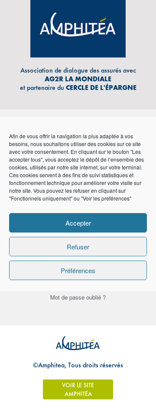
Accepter (78, 222)
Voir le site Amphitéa (78, 389)
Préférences (78, 270)
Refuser (78, 246)
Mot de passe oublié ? (78, 297)
